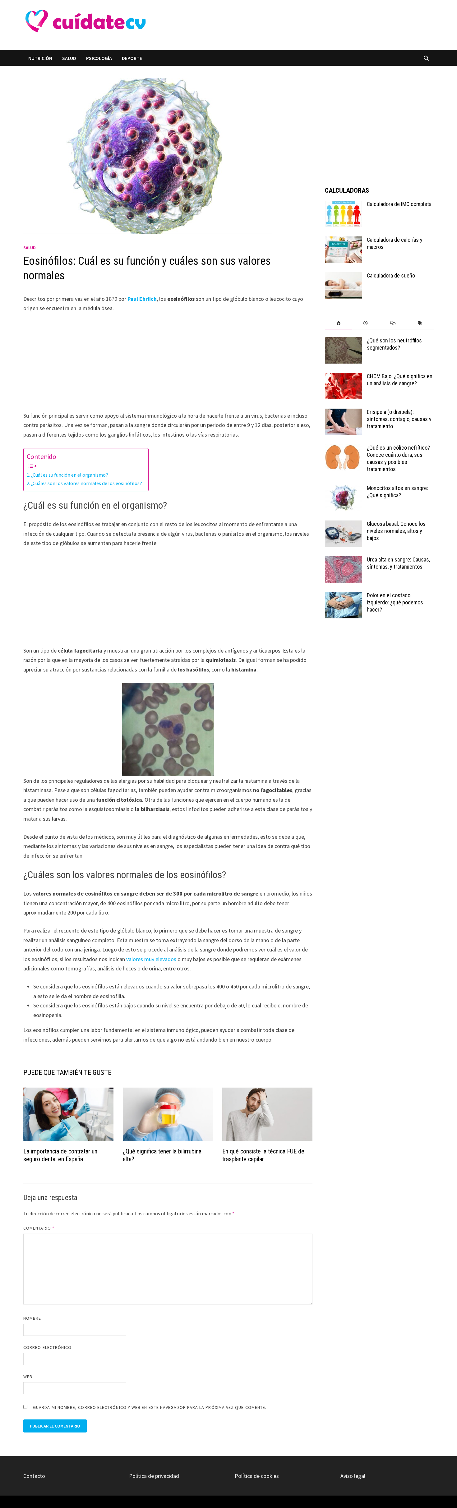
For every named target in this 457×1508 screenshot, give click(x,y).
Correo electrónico (47, 1347)
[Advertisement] (264, 25)
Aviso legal (352, 1475)
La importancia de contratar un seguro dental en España (60, 1155)
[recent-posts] (365, 323)
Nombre (32, 1318)
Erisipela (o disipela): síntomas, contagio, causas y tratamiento (399, 419)
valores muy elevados (151, 959)
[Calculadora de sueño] (343, 276)
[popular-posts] (338, 323)
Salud (69, 58)
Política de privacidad (154, 1475)
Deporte (132, 58)
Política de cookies (257, 1475)
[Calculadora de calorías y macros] (343, 240)
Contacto (34, 1475)
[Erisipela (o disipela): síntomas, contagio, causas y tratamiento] (343, 412)
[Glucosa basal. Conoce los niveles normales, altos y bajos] (343, 524)
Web (27, 1376)
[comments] (392, 323)
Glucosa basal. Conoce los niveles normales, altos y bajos (396, 530)
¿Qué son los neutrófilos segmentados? (394, 344)
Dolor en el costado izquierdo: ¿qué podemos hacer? (395, 602)
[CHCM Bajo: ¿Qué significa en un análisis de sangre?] (343, 377)
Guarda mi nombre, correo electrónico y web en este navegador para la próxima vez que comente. (149, 1407)
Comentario (38, 1228)
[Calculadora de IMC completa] (343, 205)
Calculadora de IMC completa (399, 204)
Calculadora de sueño (391, 275)
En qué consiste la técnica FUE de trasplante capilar (263, 1155)
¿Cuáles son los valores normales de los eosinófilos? (86, 483)
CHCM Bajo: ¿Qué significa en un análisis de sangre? (399, 380)
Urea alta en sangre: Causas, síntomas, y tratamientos (398, 563)
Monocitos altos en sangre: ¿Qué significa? (397, 491)
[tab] (338, 323)
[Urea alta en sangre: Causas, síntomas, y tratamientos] (343, 560)
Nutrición (40, 58)
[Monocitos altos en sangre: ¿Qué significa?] (343, 489)
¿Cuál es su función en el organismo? (69, 475)
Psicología (99, 58)
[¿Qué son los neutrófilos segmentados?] (343, 341)
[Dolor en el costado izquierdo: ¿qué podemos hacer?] (343, 596)
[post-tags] (420, 323)
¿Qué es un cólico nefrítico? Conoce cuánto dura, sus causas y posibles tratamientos (398, 458)
